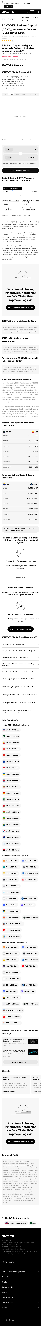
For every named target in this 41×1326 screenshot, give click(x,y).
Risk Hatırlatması (26, 1196)
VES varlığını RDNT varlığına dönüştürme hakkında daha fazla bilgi (19, 529)
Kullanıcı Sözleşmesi (19, 1200)
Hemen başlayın (9, 1091)
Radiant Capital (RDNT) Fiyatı (20, 215)
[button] (27, 12)
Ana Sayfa (4, 19)
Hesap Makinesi (13, 19)
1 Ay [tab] (23, 94)
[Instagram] (9, 1320)
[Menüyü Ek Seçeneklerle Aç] (38, 12)
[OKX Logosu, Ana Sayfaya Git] (8, 12)
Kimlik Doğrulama (13, 595)
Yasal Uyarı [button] (6, 1277)
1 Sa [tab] (5, 94)
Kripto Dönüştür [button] (8, 1302)
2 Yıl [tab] (36, 94)
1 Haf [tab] (17, 94)
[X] (2, 1320)
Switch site (8, 6)
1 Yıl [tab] (30, 94)
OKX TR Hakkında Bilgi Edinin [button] (13, 1272)
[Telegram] (6, 1320)
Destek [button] (4, 1292)
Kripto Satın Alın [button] (8, 1297)
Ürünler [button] (4, 1282)
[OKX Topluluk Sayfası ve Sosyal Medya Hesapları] (16, 1320)
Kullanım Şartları (13, 1196)
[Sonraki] (38, 1223)
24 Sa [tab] (11, 94)
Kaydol (32, 12)
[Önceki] (3, 1223)
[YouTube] (13, 1320)
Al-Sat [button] (4, 1308)
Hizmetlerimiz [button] (7, 1287)
